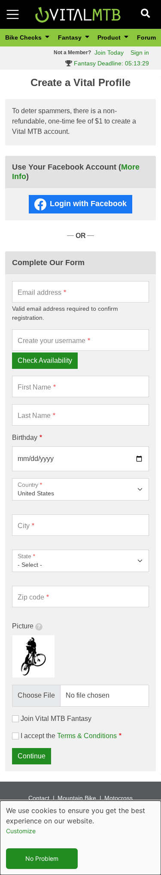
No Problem (41, 858)
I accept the (69, 735)
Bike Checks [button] (24, 37)
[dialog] (80, 838)
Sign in (140, 52)
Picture (22, 626)
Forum (146, 37)
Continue (32, 756)
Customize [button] (21, 831)
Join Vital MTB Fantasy (56, 718)
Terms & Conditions (87, 735)
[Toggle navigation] (12, 14)
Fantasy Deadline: (110, 63)
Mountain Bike (77, 798)
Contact (38, 798)
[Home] (78, 14)
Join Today (109, 52)
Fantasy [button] (70, 37)
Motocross (118, 798)
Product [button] (109, 37)
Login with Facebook (88, 203)
